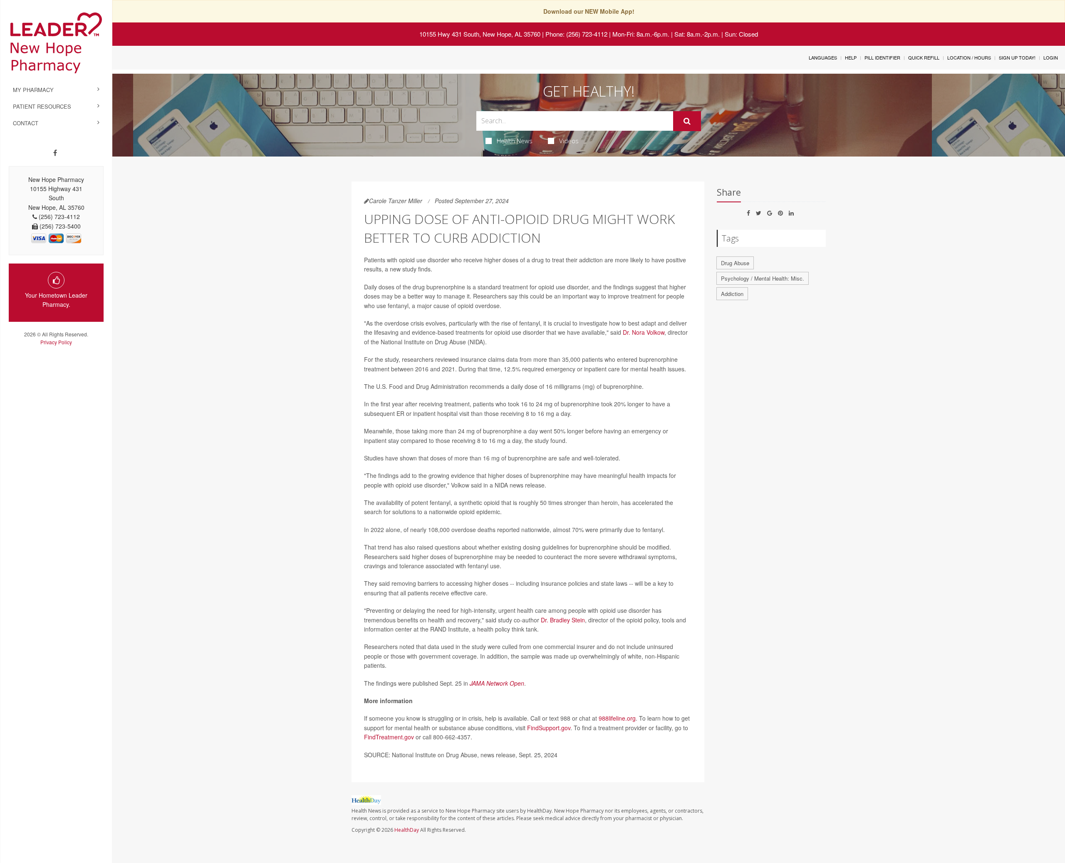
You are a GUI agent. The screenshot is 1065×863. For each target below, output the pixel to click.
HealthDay (406, 829)
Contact (25, 123)
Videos (569, 141)
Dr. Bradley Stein (563, 620)
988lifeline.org (617, 718)
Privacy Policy (56, 342)
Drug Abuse (735, 263)
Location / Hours (969, 57)
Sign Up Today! (1017, 57)
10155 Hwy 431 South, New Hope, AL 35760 (479, 34)
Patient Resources (42, 106)
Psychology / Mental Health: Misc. (762, 278)
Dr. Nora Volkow (643, 332)
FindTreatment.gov (389, 737)
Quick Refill (923, 57)
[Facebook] (55, 153)
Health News (514, 141)
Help (851, 57)
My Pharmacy (33, 90)
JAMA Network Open (497, 683)
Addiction (732, 294)
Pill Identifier (882, 57)
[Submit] (687, 121)
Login (1050, 57)
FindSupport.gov (548, 728)
